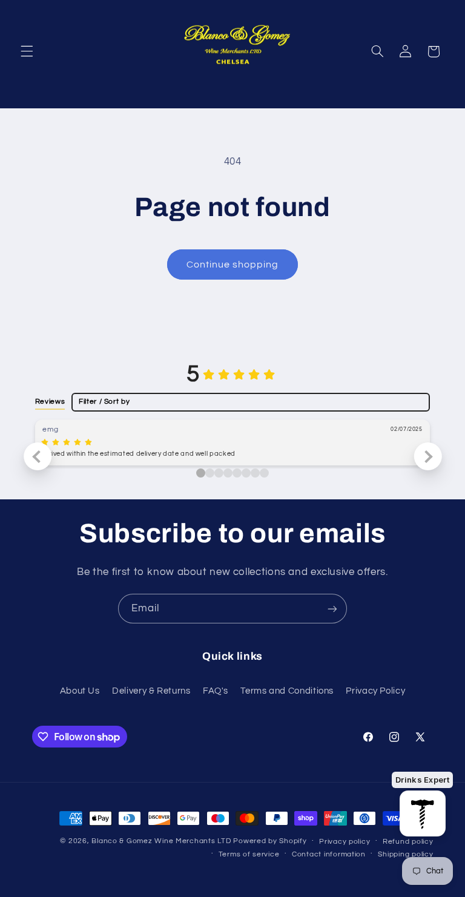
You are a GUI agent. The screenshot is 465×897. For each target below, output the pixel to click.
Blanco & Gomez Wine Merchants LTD (161, 841)
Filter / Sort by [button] (104, 401)
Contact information (329, 854)
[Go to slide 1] (209, 473)
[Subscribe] (332, 608)
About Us (80, 690)
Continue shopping (232, 264)
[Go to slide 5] (246, 473)
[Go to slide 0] (200, 473)
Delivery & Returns (151, 690)
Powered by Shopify (269, 841)
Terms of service (249, 854)
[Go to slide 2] (218, 473)
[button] (27, 51)
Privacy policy (344, 841)
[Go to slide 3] (227, 473)
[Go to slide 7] (264, 473)
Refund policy (408, 841)
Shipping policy (405, 854)
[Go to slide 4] (237, 473)
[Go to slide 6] (255, 473)
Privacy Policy (375, 690)
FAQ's (215, 690)
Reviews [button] (50, 401)
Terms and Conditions (287, 690)
